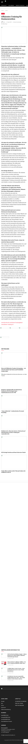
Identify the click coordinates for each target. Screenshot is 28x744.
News (3, 13)
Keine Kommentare (17, 22)
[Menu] (2, 2)
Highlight (4, 5)
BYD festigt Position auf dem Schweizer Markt (13, 452)
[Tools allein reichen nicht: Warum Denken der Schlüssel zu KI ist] (14, 462)
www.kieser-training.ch (7, 324)
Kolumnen (11, 5)
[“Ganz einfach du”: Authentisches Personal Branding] (14, 402)
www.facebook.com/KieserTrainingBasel (11, 322)
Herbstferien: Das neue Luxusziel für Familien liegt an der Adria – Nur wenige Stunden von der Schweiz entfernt (16, 677)
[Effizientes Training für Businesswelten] (14, 35)
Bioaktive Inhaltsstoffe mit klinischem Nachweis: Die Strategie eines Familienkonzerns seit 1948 (11, 391)
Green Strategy (20, 5)
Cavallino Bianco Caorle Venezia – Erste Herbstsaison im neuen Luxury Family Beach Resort (16, 670)
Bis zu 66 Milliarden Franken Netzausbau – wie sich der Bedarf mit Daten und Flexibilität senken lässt (13, 370)
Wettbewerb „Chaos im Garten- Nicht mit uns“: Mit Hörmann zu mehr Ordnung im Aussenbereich (13, 432)
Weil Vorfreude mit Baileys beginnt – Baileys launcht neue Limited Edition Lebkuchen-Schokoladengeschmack (17, 655)
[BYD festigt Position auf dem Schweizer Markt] (14, 443)
